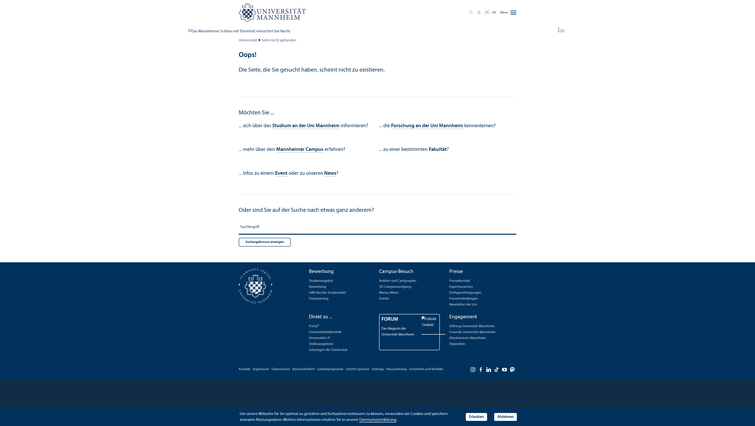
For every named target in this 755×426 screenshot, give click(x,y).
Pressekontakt (459, 281)
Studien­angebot (321, 281)
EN (494, 12)
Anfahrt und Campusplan (397, 281)
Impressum (261, 369)
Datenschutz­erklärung (377, 420)
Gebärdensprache (330, 369)
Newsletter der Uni (463, 304)
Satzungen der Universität (328, 350)
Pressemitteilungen (463, 299)
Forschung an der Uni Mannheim (427, 126)
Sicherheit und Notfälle (426, 369)
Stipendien (457, 344)
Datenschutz (280, 369)
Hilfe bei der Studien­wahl (327, 293)
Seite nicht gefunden (279, 40)
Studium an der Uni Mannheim (306, 126)
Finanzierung (318, 299)
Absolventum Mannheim (467, 338)
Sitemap (378, 369)
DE (487, 12)
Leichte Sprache (357, 369)
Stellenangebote (321, 344)
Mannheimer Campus (299, 149)
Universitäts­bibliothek (325, 332)
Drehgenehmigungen (465, 293)
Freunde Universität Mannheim (472, 332)
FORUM (389, 319)
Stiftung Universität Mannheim (472, 326)
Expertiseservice (461, 287)
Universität (248, 40)
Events (384, 299)
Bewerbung (317, 287)
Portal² (314, 326)
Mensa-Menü (388, 293)
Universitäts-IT (319, 338)
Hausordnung (396, 369)
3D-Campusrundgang (395, 287)
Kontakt (244, 369)
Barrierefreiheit (304, 369)
